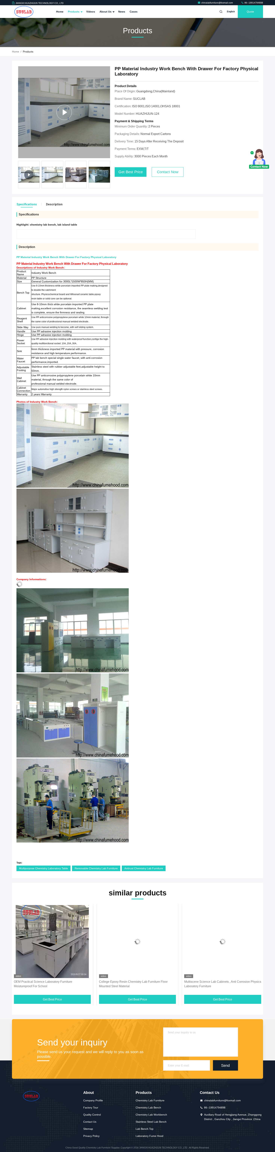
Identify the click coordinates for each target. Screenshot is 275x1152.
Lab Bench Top (144, 1128)
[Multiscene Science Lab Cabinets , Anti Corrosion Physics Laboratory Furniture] (137, 941)
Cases (134, 11)
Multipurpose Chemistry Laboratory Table (43, 868)
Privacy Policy (91, 1135)
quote (250, 11)
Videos (90, 11)
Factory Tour (90, 1107)
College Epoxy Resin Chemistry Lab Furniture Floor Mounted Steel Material (48, 984)
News (121, 11)
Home (59, 11)
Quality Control (92, 1114)
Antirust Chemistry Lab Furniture (143, 868)
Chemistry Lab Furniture (150, 1100)
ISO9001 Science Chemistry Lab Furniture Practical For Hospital (221, 984)
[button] (109, 176)
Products (74, 11)
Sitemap (88, 1128)
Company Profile (93, 1100)
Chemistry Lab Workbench (151, 1114)
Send (225, 1065)
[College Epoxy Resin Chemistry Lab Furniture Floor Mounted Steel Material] (52, 941)
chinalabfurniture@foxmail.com (217, 2)
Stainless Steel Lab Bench (151, 1121)
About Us (106, 11)
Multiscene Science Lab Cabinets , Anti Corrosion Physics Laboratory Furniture (137, 984)
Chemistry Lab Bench (148, 1107)
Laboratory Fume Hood (149, 1135)
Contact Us (89, 1121)
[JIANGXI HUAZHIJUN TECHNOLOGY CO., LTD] (24, 11)
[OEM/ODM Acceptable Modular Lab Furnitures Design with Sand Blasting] (64, 112)
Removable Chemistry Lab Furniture (96, 868)
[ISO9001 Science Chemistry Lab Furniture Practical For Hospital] (222, 941)
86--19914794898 (253, 2)
